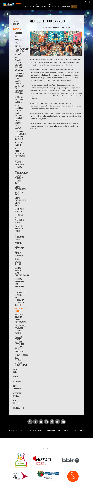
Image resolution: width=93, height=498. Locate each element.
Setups (17, 36)
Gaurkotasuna (66, 6)
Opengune (28, 6)
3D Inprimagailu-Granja (19, 237)
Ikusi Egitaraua (16, 401)
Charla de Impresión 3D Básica (19, 99)
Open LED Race (18, 41)
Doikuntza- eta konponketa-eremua (19, 219)
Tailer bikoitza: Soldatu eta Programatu (19, 152)
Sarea (57, 6)
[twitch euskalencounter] (57, 421)
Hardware (17, 28)
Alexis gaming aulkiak (18, 262)
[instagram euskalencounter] (46, 421)
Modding (18, 33)
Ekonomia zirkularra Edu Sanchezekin (19, 283)
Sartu (74, 6)
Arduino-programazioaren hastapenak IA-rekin (19, 50)
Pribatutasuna (63, 430)
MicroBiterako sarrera (19, 309)
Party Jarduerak (36, 5)
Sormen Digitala (16, 22)
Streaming (17, 381)
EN (89, 2)
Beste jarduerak (17, 387)
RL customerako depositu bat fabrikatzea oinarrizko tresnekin (19, 297)
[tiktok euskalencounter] (52, 421)
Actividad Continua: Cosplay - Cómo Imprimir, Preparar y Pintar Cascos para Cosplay (19, 116)
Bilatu (23, 430)
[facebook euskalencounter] (35, 421)
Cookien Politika (79, 430)
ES (85, 2)
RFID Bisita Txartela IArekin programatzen (19, 318)
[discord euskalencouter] (63, 421)
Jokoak (15, 376)
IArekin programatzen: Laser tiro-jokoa (19, 190)
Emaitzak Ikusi (18, 407)
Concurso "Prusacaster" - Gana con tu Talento (19, 135)
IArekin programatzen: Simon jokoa (19, 201)
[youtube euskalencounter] (40, 421)
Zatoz (44, 6)
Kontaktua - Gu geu (35, 430)
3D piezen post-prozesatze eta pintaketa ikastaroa (19, 249)
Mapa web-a (13, 430)
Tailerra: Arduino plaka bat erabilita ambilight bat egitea (19, 63)
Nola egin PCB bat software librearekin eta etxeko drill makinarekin (19, 344)
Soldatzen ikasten (19, 143)
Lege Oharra (50, 430)
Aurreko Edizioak (51, 5)
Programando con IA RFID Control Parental (19, 329)
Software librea (16, 370)
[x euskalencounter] (30, 421)
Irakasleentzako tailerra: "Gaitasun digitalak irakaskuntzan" (19, 360)
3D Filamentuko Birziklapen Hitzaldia (19, 163)
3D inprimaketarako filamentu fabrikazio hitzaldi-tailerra (19, 177)
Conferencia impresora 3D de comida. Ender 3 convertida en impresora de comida (19, 83)
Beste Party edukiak (17, 394)
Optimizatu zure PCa (19, 210)
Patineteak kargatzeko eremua (19, 228)
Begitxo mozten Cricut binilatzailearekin (19, 272)
